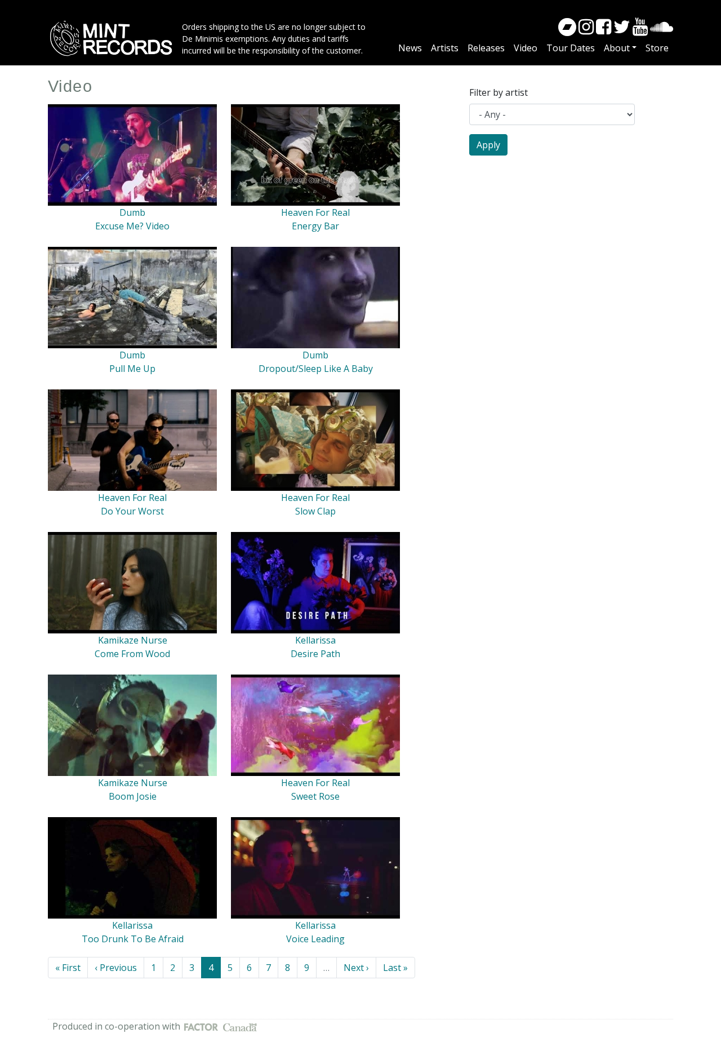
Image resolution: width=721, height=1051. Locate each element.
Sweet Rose (315, 796)
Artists (445, 48)
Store (657, 48)
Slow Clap (315, 511)
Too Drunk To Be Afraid (133, 939)
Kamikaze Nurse (132, 640)
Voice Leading (315, 939)
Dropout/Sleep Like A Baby (316, 368)
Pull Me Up (132, 368)
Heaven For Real (315, 212)
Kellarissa (315, 640)
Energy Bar (315, 226)
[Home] (115, 38)
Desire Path (315, 654)
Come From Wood (132, 654)
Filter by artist (498, 92)
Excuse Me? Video (132, 226)
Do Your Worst (132, 511)
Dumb (132, 212)
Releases (486, 48)
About (617, 48)
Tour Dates (570, 48)
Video (525, 48)
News (410, 48)
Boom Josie (133, 796)
